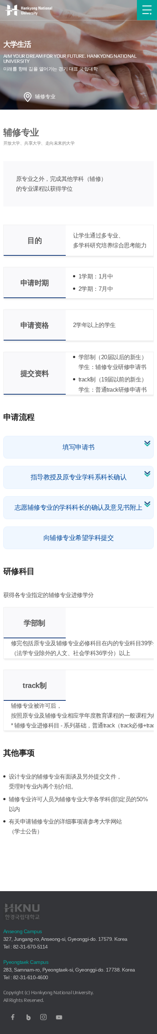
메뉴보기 (147, 10)
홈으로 (27, 97)
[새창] (13, 1017)
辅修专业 (45, 96)
